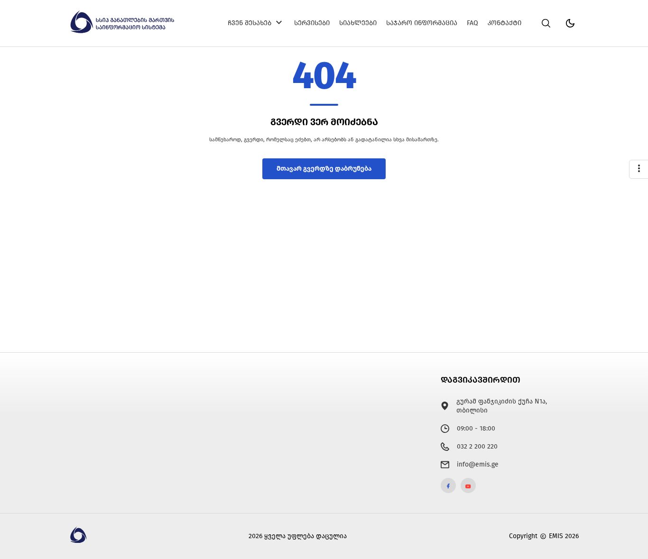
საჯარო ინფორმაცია (421, 23)
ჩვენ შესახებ (249, 23)
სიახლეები (358, 23)
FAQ (472, 23)
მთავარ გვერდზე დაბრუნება (324, 169)
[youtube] (468, 485)
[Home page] (123, 31)
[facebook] (448, 485)
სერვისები (312, 23)
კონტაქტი (504, 23)
